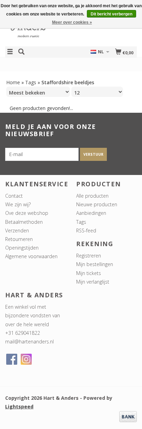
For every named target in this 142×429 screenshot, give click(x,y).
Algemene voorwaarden (31, 256)
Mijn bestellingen (94, 264)
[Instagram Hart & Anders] (26, 359)
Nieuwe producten (96, 204)
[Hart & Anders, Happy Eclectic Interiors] (38, 28)
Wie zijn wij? (18, 204)
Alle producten (92, 195)
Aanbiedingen (91, 213)
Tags (30, 82)
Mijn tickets (88, 273)
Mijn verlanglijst (92, 281)
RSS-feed (86, 230)
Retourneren (19, 239)
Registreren (88, 255)
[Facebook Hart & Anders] (11, 359)
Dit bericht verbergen (111, 14)
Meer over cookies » (72, 22)
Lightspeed (19, 406)
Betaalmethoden (24, 222)
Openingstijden (22, 247)
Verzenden (17, 230)
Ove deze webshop (26, 213)
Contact (14, 195)
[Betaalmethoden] (128, 415)
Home (13, 82)
